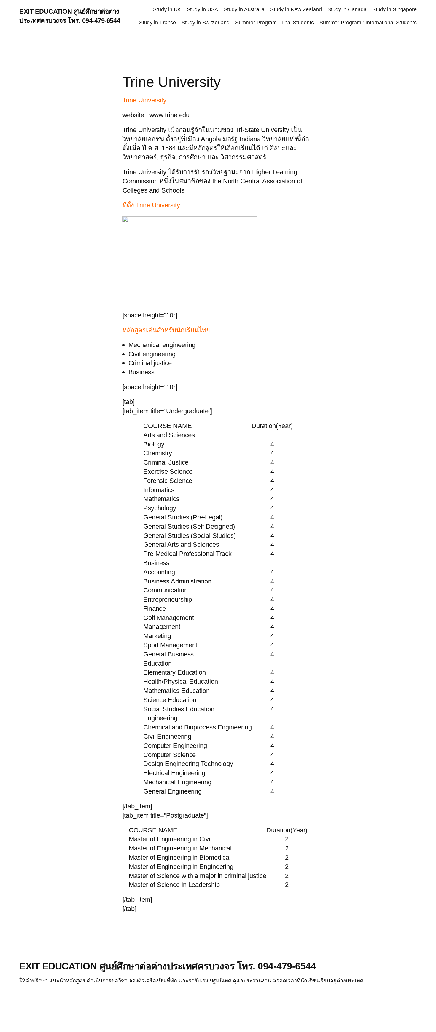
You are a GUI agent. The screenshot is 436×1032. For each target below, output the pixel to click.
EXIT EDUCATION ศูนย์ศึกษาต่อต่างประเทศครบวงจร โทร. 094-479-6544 (167, 966)
